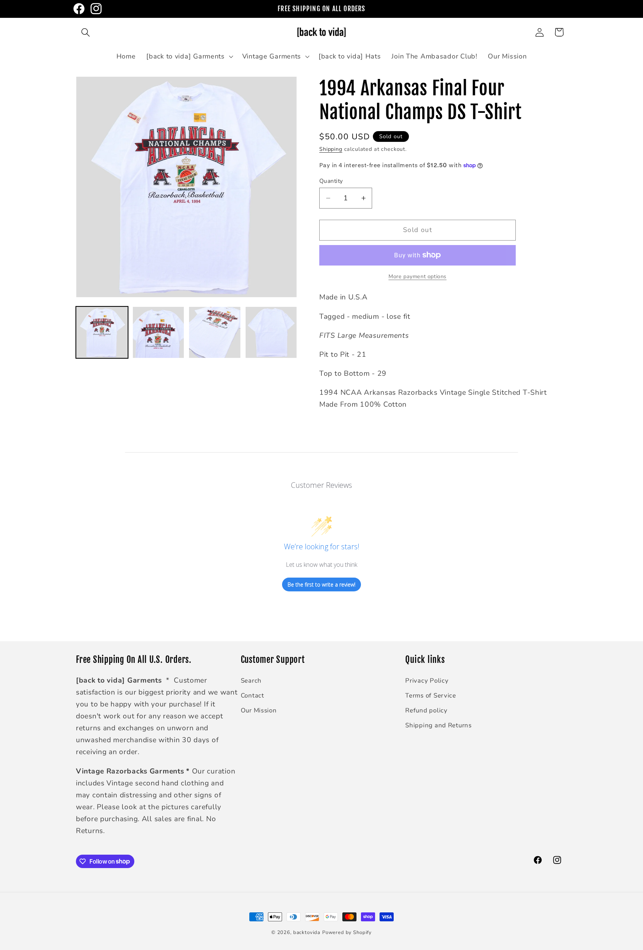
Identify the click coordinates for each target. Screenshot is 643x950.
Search (251, 680)
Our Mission (259, 710)
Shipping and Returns (438, 725)
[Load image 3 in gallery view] (215, 332)
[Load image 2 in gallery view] (158, 332)
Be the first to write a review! (321, 584)
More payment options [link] (417, 276)
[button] (86, 32)
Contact (252, 695)
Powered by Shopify (347, 932)
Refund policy (426, 710)
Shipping (330, 149)
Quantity (331, 181)
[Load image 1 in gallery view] (102, 332)
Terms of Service (430, 695)
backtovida (306, 932)
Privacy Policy (426, 680)
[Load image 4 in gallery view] (271, 332)
